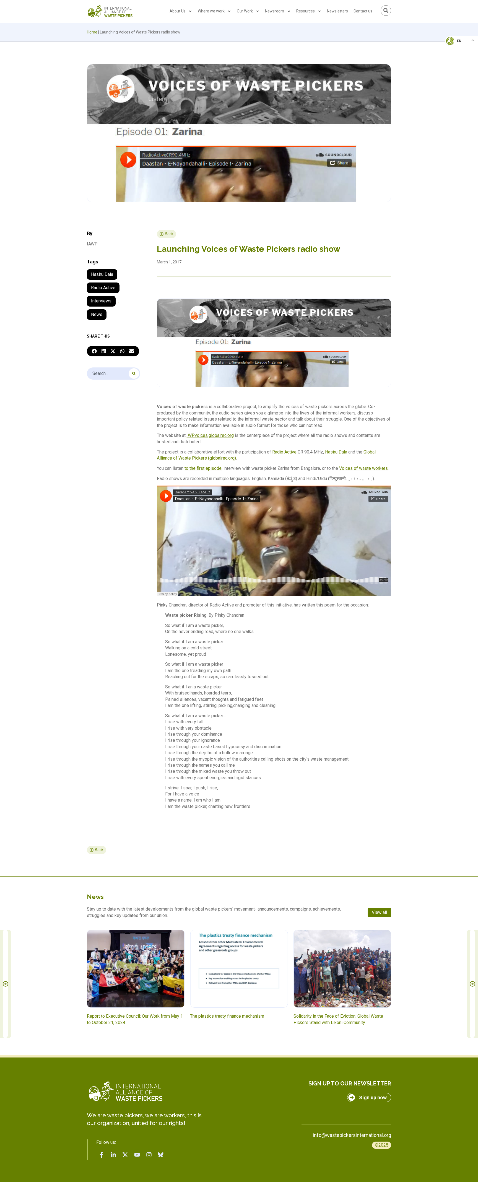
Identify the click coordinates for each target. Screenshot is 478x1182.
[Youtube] (137, 1154)
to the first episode (203, 468)
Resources (305, 11)
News (96, 314)
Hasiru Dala (102, 274)
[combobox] (113, 373)
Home (92, 32)
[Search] (134, 373)
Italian (455, 57)
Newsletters (337, 11)
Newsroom (274, 11)
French (456, 46)
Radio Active (103, 287)
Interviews (101, 301)
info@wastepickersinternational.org (352, 1135)
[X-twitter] (125, 1154)
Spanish (456, 79)
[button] (94, 351)
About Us (178, 11)
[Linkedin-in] (113, 1154)
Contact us (363, 11)
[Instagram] (149, 1154)
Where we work (211, 11)
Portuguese (460, 68)
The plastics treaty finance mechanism (227, 1016)
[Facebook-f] (101, 1154)
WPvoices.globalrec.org (210, 435)
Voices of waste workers (363, 468)
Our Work (245, 11)
